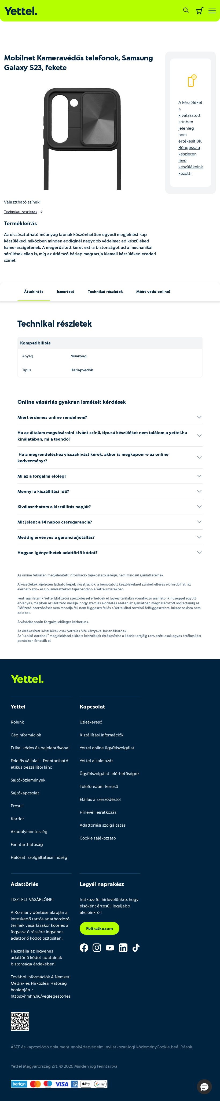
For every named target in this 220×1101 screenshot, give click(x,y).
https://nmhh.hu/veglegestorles (41, 995)
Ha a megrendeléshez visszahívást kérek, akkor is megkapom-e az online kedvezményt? (92, 457)
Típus (26, 370)
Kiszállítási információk (101, 734)
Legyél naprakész (102, 884)
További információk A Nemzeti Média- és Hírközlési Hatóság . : (41, 986)
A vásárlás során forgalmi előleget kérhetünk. (53, 622)
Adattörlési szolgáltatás (103, 824)
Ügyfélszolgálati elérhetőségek (110, 773)
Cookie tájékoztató (98, 837)
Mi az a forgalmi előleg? (42, 475)
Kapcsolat (92, 706)
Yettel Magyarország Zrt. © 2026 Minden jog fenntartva (64, 1066)
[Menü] (212, 11)
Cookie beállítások (174, 1046)
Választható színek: (22, 201)
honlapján (20, 989)
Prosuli (17, 805)
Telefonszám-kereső (99, 786)
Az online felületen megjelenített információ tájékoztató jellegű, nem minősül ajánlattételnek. (90, 575)
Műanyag (79, 356)
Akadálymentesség (29, 831)
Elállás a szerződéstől (100, 799)
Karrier (17, 818)
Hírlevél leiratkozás (98, 812)
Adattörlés (24, 884)
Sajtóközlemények (28, 779)
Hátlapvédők (82, 370)
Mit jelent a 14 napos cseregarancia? (54, 521)
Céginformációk (26, 734)
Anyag (27, 356)
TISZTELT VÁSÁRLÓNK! (32, 899)
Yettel (18, 706)
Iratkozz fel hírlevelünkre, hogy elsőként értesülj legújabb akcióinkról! (109, 906)
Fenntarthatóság (27, 844)
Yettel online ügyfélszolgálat (107, 747)
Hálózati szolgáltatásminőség (39, 857)
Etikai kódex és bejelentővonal (40, 747)
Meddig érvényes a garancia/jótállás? (56, 537)
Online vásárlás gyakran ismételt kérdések (71, 401)
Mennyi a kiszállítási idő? (43, 491)
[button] (204, 1086)
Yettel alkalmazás (96, 760)
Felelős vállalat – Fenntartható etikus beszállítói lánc (39, 763)
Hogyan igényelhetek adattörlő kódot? (57, 552)
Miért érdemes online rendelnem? (52, 417)
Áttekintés (33, 291)
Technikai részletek (105, 291)
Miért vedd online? (153, 291)
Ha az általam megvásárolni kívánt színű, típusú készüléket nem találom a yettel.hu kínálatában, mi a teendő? (102, 435)
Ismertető (66, 291)
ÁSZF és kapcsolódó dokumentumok (45, 1046)
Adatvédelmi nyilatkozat (103, 1046)
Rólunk (17, 721)
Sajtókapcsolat (25, 792)
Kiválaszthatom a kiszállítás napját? (54, 506)
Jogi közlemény (142, 1046)
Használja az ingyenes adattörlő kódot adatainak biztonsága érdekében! (36, 957)
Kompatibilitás (35, 342)
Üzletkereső (91, 721)
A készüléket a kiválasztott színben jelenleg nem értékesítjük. (190, 138)
